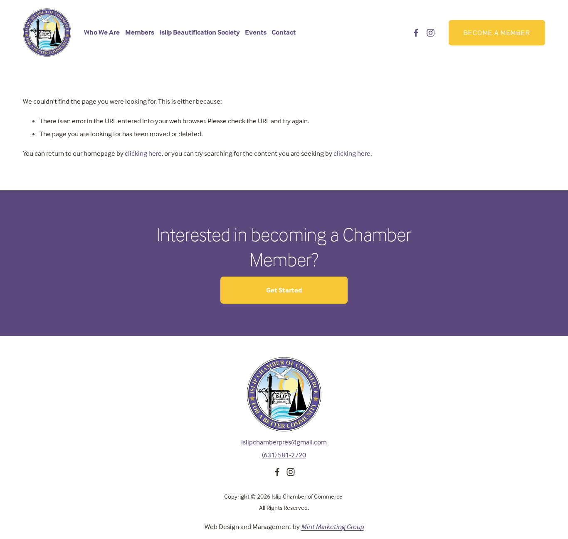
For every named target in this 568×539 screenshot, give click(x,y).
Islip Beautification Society (199, 32)
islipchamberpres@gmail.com (284, 442)
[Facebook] (416, 32)
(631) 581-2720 (284, 455)
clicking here (143, 153)
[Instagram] (430, 32)
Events (256, 32)
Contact (284, 32)
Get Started (284, 290)
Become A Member (497, 33)
